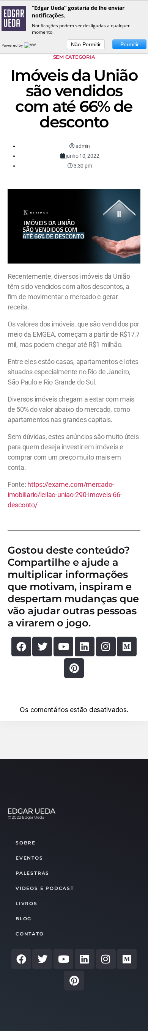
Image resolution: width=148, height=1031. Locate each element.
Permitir (129, 44)
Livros (27, 903)
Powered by (13, 45)
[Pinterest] (74, 668)
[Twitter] (42, 646)
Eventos (29, 858)
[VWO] (31, 45)
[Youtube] (63, 646)
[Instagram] (106, 646)
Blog (23, 918)
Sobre (26, 843)
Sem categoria (74, 57)
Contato (30, 934)
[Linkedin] (84, 646)
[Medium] (127, 646)
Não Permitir (86, 44)
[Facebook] (21, 646)
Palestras (32, 873)
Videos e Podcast (45, 888)
